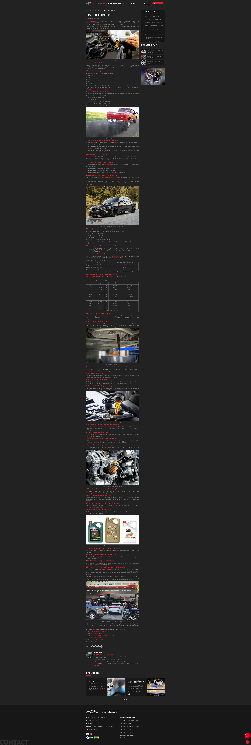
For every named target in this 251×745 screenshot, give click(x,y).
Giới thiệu (100, 3)
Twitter (101, 654)
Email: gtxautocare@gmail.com (95, 723)
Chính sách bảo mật (125, 738)
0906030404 (159, 3)
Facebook (96, 654)
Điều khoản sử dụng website (127, 735)
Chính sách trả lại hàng (126, 732)
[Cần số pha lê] (153, 76)
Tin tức (124, 3)
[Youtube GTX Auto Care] (91, 734)
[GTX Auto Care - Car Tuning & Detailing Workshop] (90, 3)
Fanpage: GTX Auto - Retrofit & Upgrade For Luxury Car (101, 726)
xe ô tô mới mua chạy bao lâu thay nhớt (109, 177)
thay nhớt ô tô (92, 21)
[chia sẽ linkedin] (98, 646)
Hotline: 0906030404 (93, 720)
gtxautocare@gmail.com (96, 637)
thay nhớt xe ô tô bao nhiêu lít (115, 256)
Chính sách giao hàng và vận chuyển (129, 726)
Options (110, 3)
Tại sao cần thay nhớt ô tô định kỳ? (151, 16)
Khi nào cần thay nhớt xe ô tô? (150, 29)
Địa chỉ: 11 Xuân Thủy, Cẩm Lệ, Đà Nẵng (97, 718)
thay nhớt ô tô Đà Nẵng (106, 569)
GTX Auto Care (99, 26)
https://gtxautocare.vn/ (97, 639)
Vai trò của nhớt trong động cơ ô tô (153, 19)
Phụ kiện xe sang (117, 3)
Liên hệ (134, 3)
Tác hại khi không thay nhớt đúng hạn (153, 22)
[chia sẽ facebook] (92, 646)
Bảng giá (148, 3)
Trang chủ (88, 10)
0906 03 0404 (94, 633)
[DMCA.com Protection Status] (96, 737)
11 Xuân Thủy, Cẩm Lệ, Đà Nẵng (99, 631)
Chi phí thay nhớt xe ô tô (92, 276)
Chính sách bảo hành (125, 729)
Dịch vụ (105, 3)
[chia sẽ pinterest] (101, 646)
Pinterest (112, 654)
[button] (127, 698)
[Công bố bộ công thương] (89, 737)
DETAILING (100, 10)
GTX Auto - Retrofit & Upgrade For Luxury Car (103, 635)
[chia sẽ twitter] (95, 646)
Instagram (106, 654)
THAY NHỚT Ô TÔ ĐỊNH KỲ (109, 10)
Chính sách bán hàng (125, 723)
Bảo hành (130, 3)
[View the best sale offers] (247, 735)
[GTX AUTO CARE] (92, 711)
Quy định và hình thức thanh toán (129, 721)
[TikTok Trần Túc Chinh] (87, 734)
